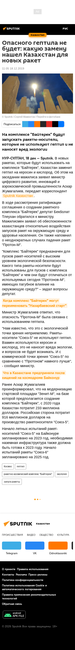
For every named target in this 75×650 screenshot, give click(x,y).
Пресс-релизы (37, 574)
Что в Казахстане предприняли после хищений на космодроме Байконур (34, 375)
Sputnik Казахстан (18, 196)
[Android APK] (14, 615)
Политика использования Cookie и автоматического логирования (24, 587)
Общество (46, 535)
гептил (20, 466)
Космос (8, 466)
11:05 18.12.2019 (13, 68)
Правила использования (32, 569)
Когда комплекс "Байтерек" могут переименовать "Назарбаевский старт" (34, 303)
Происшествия (12, 535)
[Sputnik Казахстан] (12, 30)
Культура (63, 535)
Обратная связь (12, 604)
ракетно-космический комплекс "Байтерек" (28, 474)
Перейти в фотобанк (48, 116)
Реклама (21, 574)
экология (62, 474)
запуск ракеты (12, 481)
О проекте (8, 569)
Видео (31, 535)
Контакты (8, 574)
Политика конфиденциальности (22, 580)
